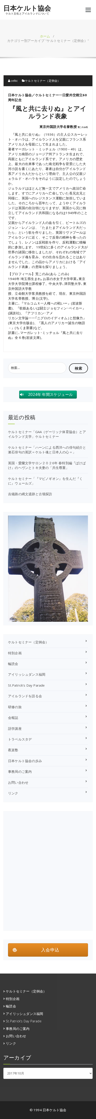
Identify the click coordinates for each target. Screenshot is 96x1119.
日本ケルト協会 (27, 8)
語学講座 (15, 728)
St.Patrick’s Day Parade (26, 685)
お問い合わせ (18, 782)
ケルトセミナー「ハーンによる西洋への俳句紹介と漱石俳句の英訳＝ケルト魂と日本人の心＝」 (47, 449)
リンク (13, 793)
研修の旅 (15, 707)
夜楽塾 (13, 750)
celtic (14, 81)
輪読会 (13, 663)
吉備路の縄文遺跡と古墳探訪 (30, 494)
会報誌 (13, 717)
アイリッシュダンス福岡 (26, 674)
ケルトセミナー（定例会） (42, 81)
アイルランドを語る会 (25, 696)
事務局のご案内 (20, 771)
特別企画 (15, 653)
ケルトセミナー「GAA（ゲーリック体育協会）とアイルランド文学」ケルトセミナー (47, 434)
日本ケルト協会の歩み (25, 761)
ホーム (45, 36)
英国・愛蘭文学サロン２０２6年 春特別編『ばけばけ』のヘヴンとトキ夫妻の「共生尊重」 (47, 465)
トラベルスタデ (20, 739)
